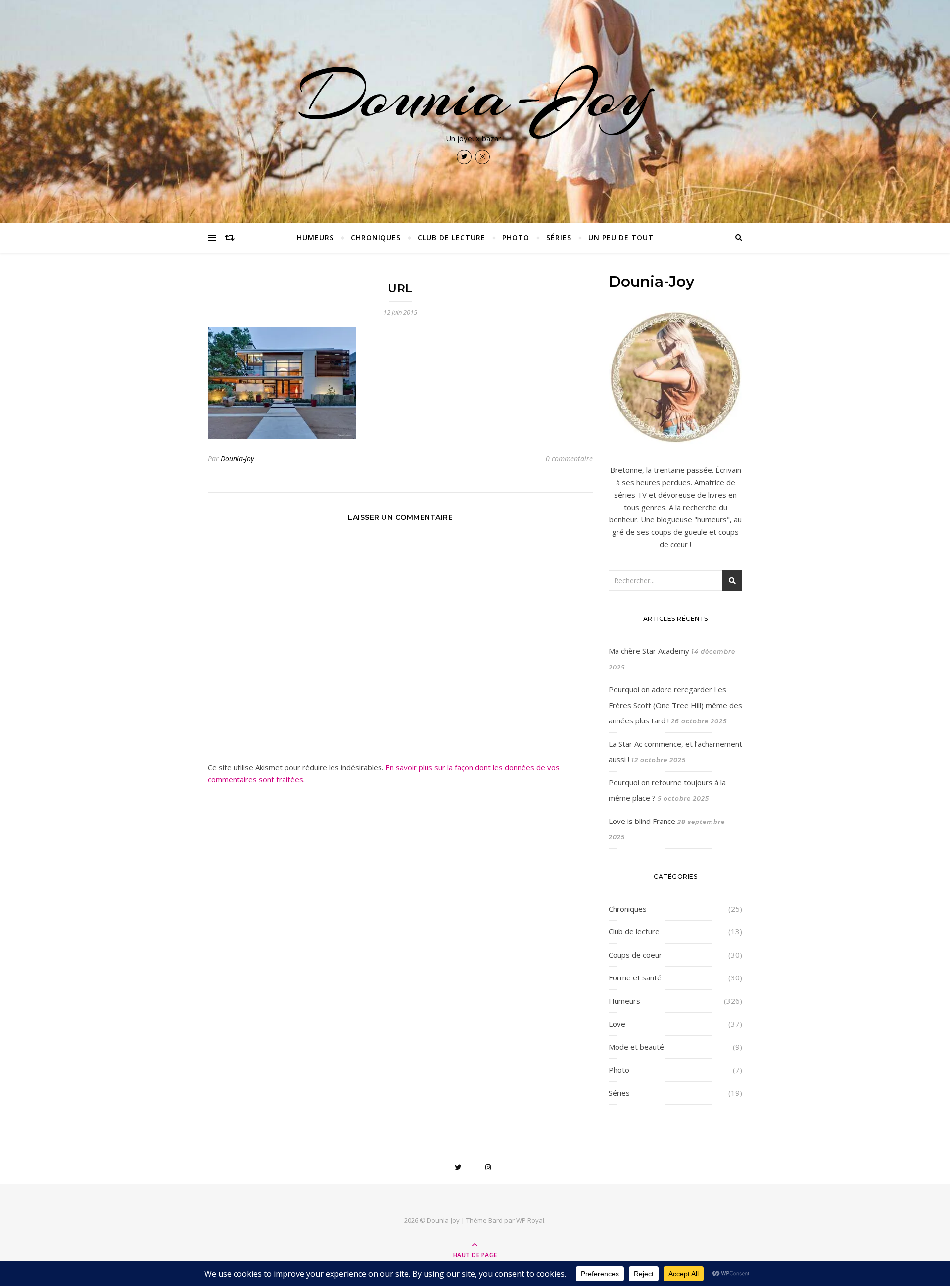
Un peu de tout (621, 237)
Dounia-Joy (475, 95)
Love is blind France (642, 821)
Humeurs (315, 237)
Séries (558, 237)
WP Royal (530, 1220)
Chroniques (376, 237)
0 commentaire (569, 458)
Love (617, 1024)
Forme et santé (635, 977)
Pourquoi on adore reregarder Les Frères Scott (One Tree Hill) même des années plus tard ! (675, 704)
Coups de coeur (635, 955)
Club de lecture (451, 237)
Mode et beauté (636, 1047)
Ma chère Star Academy (649, 651)
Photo (515, 237)
